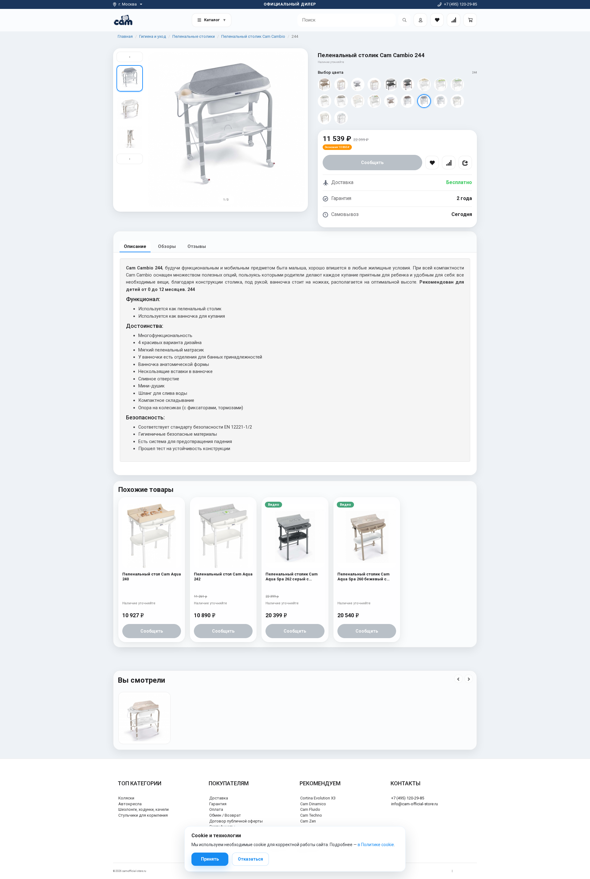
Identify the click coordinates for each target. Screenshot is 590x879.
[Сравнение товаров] (453, 20)
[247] (357, 84)
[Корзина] (470, 20)
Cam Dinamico (313, 804)
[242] (457, 101)
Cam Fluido (310, 809)
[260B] (341, 84)
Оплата (216, 809)
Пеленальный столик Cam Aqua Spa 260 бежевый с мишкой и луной (363, 577)
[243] (440, 101)
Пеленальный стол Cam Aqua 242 (223, 576)
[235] (374, 101)
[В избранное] (432, 162)
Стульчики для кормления (143, 815)
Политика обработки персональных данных (420, 871)
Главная (125, 36)
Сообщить (372, 162)
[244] (424, 101)
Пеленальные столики (193, 36)
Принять (210, 859)
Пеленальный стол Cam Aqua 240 (151, 576)
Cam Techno (311, 815)
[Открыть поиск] (404, 20)
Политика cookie (466, 871)
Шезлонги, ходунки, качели (143, 809)
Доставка (218, 798)
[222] (440, 84)
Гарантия (217, 804)
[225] (457, 84)
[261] (324, 84)
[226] (324, 101)
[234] (357, 101)
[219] (424, 84)
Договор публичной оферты (236, 821)
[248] (391, 101)
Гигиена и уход (152, 36)
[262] (391, 84)
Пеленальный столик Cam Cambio (253, 36)
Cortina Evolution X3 (318, 798)
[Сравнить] (448, 162)
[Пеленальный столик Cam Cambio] (144, 718)
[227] (341, 101)
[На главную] (123, 20)
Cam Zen (308, 821)
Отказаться (250, 859)
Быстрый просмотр (151, 515)
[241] (324, 117)
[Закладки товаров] (437, 20)
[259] (341, 117)
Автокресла (130, 804)
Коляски (126, 798)
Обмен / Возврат (225, 815)
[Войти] (420, 20)
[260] (374, 84)
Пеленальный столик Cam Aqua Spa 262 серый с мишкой (292, 577)
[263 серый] (407, 84)
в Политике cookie (376, 844)
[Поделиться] (465, 162)
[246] (407, 101)
